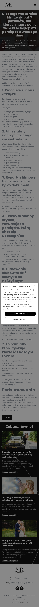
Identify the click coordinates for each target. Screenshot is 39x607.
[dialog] (19, 303)
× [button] (34, 285)
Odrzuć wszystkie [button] (20, 319)
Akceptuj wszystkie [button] (20, 314)
